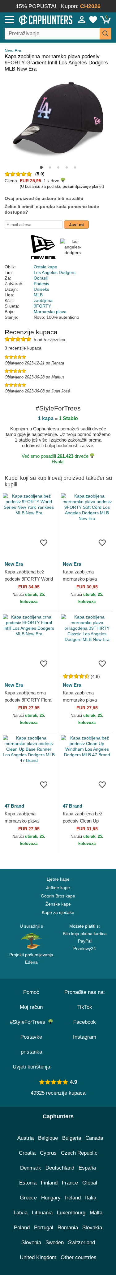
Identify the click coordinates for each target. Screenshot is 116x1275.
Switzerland (81, 1242)
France (70, 1183)
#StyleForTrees (29, 1022)
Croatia (27, 1153)
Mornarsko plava (50, 311)
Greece (28, 1198)
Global (89, 1183)
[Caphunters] (34, 19)
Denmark (30, 1168)
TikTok (84, 1007)
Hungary (51, 1198)
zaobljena (43, 300)
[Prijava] (82, 19)
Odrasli (41, 278)
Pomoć (31, 992)
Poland (22, 1228)
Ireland (73, 1198)
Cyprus (48, 1153)
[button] (41, 167)
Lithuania (42, 1213)
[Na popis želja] (44, 542)
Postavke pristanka (31, 1044)
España (87, 1168)
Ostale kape (45, 266)
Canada (94, 1138)
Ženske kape (58, 904)
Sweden (54, 1242)
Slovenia (31, 1242)
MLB (38, 294)
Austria (25, 1138)
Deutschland (59, 1168)
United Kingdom (38, 1257)
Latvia (21, 1213)
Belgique (48, 1138)
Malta (96, 1213)
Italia (90, 1198)
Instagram (84, 1037)
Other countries (79, 1257)
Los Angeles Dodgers (54, 272)
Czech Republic (79, 1153)
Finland (49, 1183)
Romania (68, 1228)
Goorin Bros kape (58, 895)
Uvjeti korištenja (31, 1067)
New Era (13, 50)
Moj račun (31, 1007)
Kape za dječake (58, 912)
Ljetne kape (58, 879)
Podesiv (41, 283)
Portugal (43, 1228)
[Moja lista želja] (93, 19)
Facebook (84, 1022)
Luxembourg (71, 1213)
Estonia (28, 1183)
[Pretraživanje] (105, 33)
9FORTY (42, 306)
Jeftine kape (58, 887)
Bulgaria (71, 1138)
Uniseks (41, 289)
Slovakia (92, 1228)
